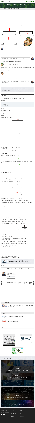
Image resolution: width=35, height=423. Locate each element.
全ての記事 (20, 410)
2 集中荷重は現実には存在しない (6, 90)
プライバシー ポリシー (13, 413)
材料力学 (13, 6)
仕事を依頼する (29, 1)
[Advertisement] (17, 16)
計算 (3, 265)
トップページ (12, 410)
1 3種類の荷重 (4, 89)
